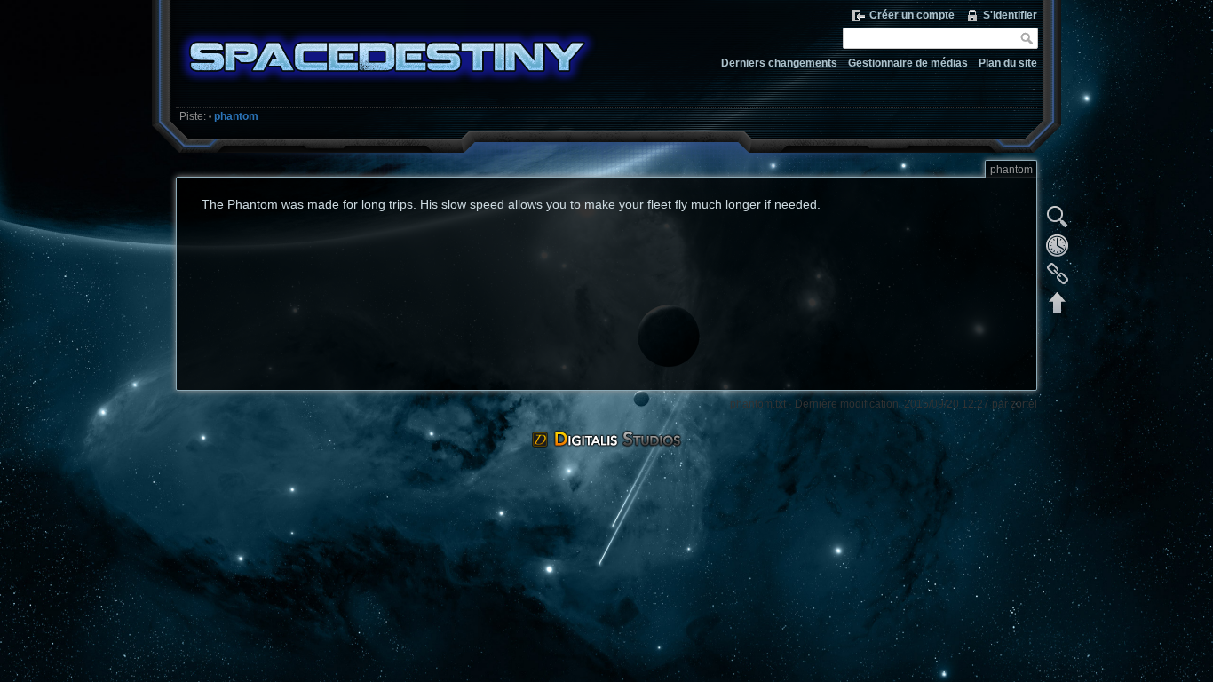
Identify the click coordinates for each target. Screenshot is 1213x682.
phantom (236, 116)
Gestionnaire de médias (908, 63)
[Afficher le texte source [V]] (1057, 216)
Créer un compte (912, 15)
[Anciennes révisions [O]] (1057, 245)
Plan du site (1008, 63)
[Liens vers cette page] (1057, 273)
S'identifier (1010, 15)
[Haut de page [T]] (1057, 302)
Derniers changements (779, 63)
